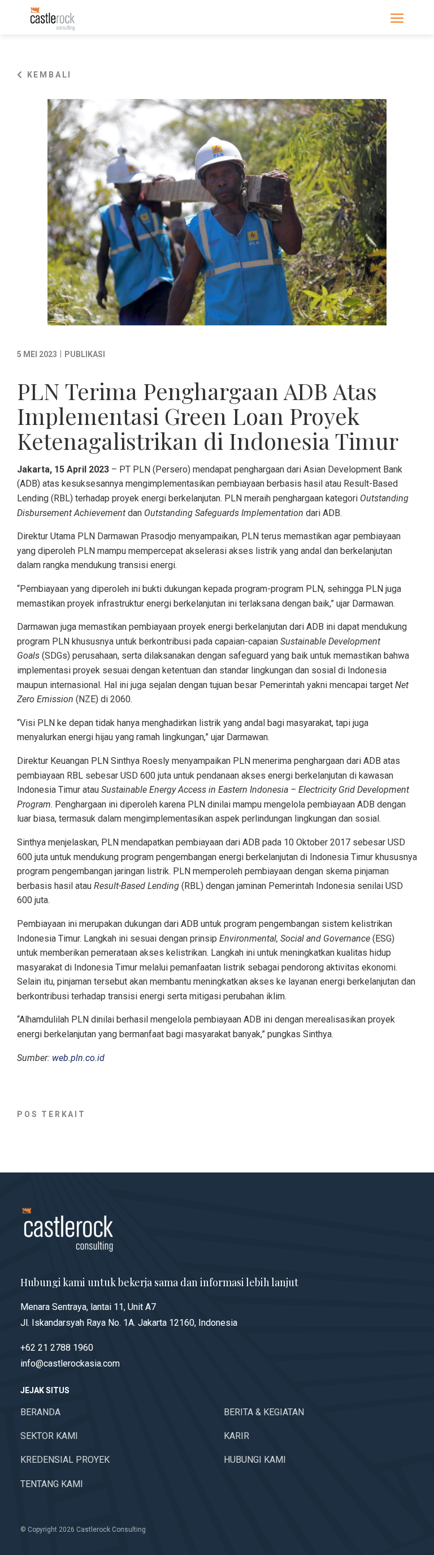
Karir (236, 1436)
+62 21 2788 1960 (56, 1347)
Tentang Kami (51, 1484)
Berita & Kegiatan (264, 1412)
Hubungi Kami (255, 1459)
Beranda (40, 1412)
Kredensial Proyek (65, 1459)
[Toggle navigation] (396, 17)
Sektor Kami (49, 1436)
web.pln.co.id (78, 1058)
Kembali (48, 74)
